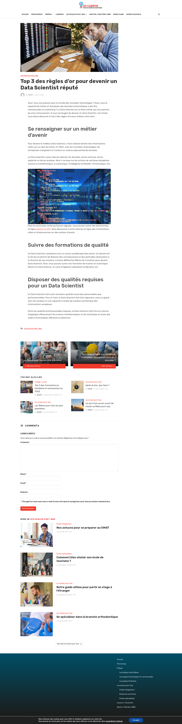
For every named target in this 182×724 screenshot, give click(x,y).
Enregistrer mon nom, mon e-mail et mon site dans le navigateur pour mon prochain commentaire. (66, 502)
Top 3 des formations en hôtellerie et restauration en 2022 (49, 388)
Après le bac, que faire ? (97, 385)
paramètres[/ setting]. (114, 721)
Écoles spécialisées (64, 554)
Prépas (48, 14)
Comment (24, 442)
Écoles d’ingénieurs (127, 690)
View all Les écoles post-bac (68, 644)
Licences (60, 14)
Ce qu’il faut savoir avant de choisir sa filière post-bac (99, 405)
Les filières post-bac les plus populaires (49, 407)
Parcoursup (37, 14)
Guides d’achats (133, 14)
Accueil (25, 14)
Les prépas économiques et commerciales (136, 677)
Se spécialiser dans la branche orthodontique (87, 616)
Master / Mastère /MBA (100, 14)
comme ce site (43, 229)
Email (23, 483)
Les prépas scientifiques (129, 672)
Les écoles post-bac (75, 14)
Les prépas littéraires (127, 681)
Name (23, 474)
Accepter (135, 720)
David (30, 95)
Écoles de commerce (127, 694)
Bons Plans (118, 14)
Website (24, 492)
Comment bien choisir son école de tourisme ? (80, 559)
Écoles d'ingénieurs (64, 524)
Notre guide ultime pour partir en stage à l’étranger (84, 589)
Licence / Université (125, 703)
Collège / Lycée (41, 382)
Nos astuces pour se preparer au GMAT (82, 527)
